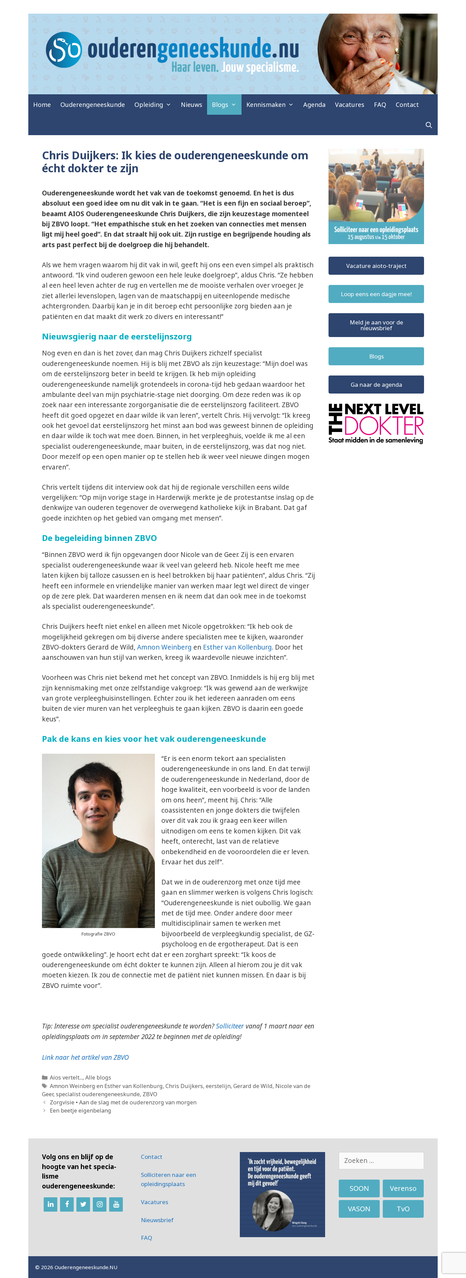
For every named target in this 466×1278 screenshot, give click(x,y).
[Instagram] (99, 1204)
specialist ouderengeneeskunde (98, 1094)
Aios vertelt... (66, 1077)
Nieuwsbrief (157, 1220)
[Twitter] (83, 1204)
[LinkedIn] (50, 1204)
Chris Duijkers (184, 1086)
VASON (359, 1208)
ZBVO (150, 1094)
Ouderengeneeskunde (92, 104)
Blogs (220, 104)
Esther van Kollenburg (237, 647)
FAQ (380, 104)
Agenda (314, 104)
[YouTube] (116, 1204)
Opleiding (148, 104)
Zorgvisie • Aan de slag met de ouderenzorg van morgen (123, 1102)
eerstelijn (218, 1086)
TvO (403, 1208)
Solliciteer (230, 1026)
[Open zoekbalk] (429, 125)
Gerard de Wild (253, 1086)
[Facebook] (67, 1204)
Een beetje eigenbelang (80, 1110)
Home (42, 104)
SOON (359, 1188)
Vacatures (349, 104)
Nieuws (191, 104)
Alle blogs (98, 1077)
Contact (407, 104)
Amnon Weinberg (164, 647)
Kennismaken (266, 104)
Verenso (403, 1188)
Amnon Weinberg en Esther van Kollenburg (106, 1086)
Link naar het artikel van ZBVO (85, 1057)
